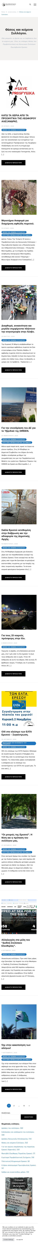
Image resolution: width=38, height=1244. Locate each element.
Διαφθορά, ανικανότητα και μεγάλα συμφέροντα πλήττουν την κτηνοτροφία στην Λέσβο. (18, 328)
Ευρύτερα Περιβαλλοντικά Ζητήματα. (17, 235)
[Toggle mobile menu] (35, 4)
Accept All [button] (19, 1239)
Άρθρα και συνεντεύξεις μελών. (13, 1172)
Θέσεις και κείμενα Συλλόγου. (14, 130)
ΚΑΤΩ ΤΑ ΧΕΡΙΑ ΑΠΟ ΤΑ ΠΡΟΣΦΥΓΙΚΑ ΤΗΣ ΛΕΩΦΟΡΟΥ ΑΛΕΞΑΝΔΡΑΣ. (18, 118)
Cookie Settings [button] (8, 1239)
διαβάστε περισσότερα (13, 162)
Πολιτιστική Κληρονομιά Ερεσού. (14, 1161)
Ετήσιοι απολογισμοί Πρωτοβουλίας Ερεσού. (18, 1165)
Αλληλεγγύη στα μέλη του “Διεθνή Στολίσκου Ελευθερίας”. (15, 943)
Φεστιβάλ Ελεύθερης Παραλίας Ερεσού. (16, 1153)
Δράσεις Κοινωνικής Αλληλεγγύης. (14, 1139)
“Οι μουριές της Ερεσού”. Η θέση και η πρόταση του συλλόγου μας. (16, 837)
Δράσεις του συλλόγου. (10, 1128)
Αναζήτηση (5, 1113)
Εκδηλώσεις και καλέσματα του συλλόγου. (15, 743)
